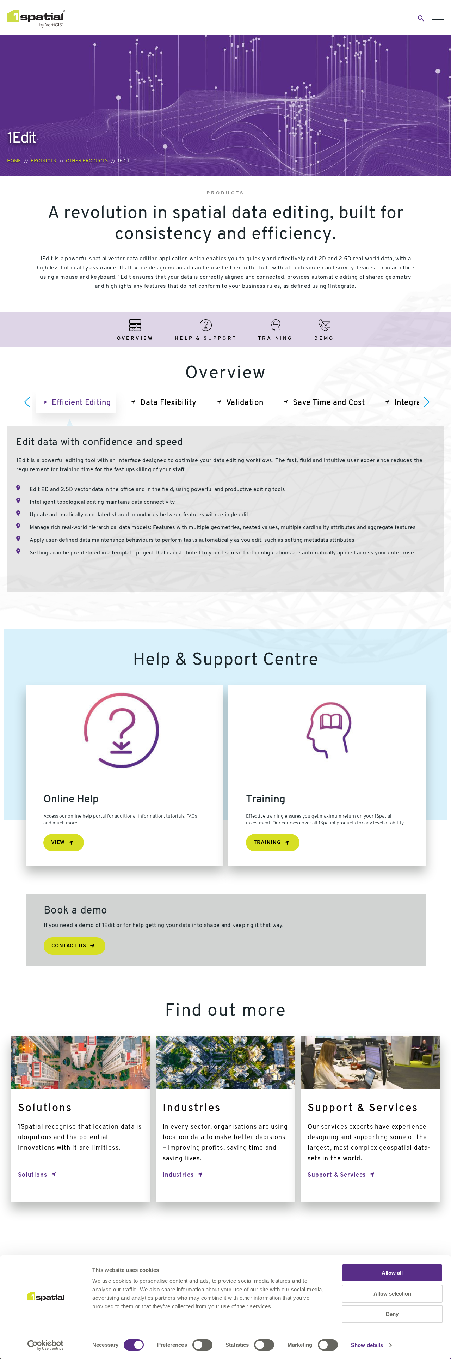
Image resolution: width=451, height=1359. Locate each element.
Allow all (392, 1273)
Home (14, 161)
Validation (245, 403)
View (58, 842)
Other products (87, 161)
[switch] (202, 1345)
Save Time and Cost (329, 403)
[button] (27, 402)
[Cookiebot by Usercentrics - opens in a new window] (45, 1345)
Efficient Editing (81, 403)
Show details (367, 1345)
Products (43, 161)
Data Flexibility (168, 403)
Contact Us (68, 946)
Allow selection (392, 1294)
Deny (392, 1314)
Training (267, 842)
